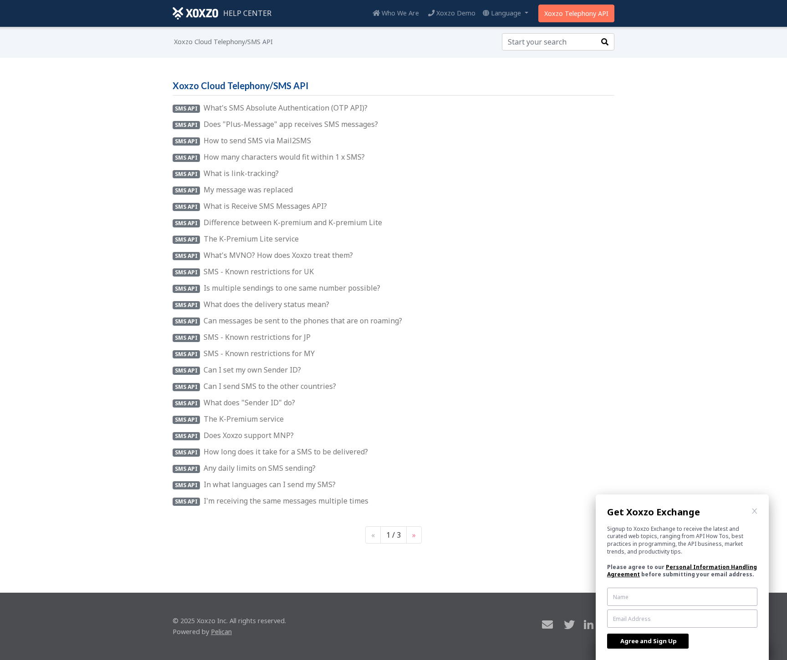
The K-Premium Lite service (251, 239)
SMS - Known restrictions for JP (257, 337)
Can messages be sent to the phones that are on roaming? (303, 321)
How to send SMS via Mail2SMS (257, 141)
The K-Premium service (244, 419)
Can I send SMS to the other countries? (270, 386)
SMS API (186, 108)
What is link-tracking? (241, 173)
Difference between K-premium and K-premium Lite (293, 222)
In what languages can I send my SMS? (270, 484)
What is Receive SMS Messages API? (265, 206)
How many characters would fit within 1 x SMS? (284, 157)
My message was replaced (248, 190)
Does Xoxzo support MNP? (249, 435)
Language (506, 13)
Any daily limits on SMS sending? (260, 468)
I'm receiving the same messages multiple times (286, 501)
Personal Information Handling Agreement (682, 571)
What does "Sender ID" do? (249, 403)
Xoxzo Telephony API (576, 13)
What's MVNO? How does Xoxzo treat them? (278, 255)
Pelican (221, 631)
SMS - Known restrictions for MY (259, 353)
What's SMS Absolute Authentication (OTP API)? (286, 108)
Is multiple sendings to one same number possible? (292, 288)
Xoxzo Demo (454, 13)
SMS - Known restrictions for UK (259, 272)
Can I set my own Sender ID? (252, 370)
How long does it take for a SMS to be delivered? (286, 452)
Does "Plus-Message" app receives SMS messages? (291, 124)
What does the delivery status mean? (266, 304)
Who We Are (399, 13)
